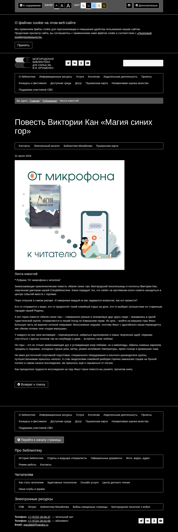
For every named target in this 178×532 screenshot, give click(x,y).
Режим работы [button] (27, 464)
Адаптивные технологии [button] (62, 482)
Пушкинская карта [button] (97, 83)
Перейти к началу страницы (40, 440)
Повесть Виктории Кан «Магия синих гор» (83, 126)
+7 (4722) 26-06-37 (39, 516)
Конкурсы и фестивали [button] (33, 83)
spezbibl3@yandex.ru (35, 524)
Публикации (49, 100)
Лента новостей (69, 100)
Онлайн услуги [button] (90, 482)
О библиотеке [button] (27, 76)
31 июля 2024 (23, 155)
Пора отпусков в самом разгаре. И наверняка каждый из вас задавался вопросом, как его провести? (76, 300)
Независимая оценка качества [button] (130, 83)
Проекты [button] (146, 76)
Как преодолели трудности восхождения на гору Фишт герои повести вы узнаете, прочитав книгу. (74, 369)
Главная (35, 100)
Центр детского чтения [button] (116, 482)
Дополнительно (148, 5)
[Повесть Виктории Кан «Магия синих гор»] (69, 215)
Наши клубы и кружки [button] (32, 489)
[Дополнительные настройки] (129, 5)
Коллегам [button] (94, 76)
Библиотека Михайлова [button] (78, 145)
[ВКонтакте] (74, 63)
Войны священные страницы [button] (90, 506)
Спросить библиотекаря (143, 63)
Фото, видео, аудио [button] (138, 458)
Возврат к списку (32, 384)
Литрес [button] (32, 506)
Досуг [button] (78, 83)
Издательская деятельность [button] (120, 76)
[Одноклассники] (81, 63)
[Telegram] (68, 63)
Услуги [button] (80, 76)
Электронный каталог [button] (47, 145)
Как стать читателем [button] (31, 482)
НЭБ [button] (21, 506)
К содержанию (31, 5)
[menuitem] (27, 76)
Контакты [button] (24, 145)
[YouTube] (87, 63)
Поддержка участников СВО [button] (36, 89)
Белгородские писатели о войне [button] (130, 506)
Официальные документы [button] (106, 458)
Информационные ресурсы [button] (55, 76)
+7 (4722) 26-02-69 (39, 520)
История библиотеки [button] (31, 458)
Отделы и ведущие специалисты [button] (67, 458)
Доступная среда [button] (60, 83)
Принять (23, 45)
